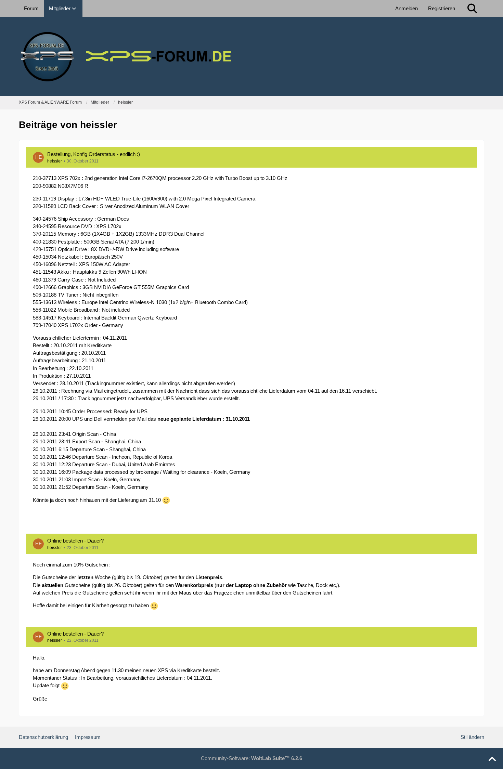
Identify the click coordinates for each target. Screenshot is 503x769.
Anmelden (406, 8)
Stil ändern (472, 737)
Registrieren (441, 8)
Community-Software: (251, 758)
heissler (54, 161)
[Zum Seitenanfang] (492, 759)
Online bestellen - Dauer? (75, 541)
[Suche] (472, 8)
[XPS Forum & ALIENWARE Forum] (251, 56)
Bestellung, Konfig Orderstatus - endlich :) (93, 154)
